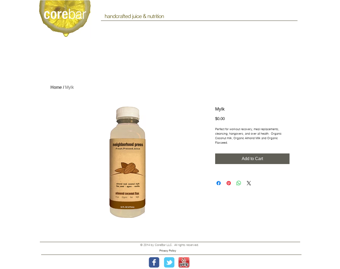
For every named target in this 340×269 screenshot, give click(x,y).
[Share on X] (249, 183)
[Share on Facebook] (218, 183)
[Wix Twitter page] (169, 262)
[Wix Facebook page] (154, 262)
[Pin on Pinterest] (229, 183)
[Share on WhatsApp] (239, 183)
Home (56, 87)
